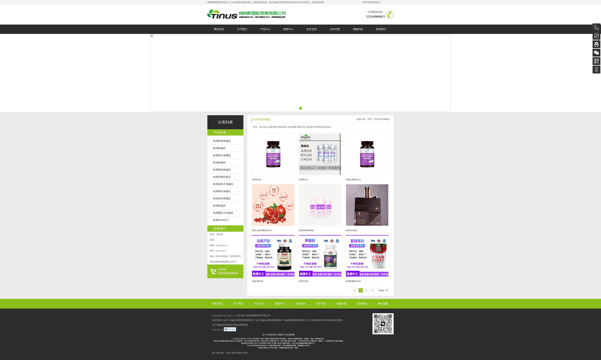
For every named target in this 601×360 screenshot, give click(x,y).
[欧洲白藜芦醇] (274, 255)
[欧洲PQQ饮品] (367, 205)
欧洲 (238, 353)
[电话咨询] (596, 27)
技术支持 (312, 29)
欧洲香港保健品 (222, 169)
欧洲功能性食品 (222, 177)
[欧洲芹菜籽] (321, 255)
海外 (228, 353)
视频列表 (358, 29)
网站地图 (383, 303)
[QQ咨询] (596, 44)
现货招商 (246, 2)
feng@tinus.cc (221, 245)
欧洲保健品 (219, 148)
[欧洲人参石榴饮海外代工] (274, 205)
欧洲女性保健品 (222, 198)
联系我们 (381, 29)
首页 (369, 119)
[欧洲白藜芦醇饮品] (321, 205)
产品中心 (265, 29)
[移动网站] (596, 61)
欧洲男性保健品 (222, 191)
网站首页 (219, 29)
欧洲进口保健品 (222, 155)
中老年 (244, 353)
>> (373, 290)
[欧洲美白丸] (274, 154)
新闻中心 (288, 29)
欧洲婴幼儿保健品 (223, 212)
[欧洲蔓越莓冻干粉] (367, 255)
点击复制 (240, 315)
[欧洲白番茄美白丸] (367, 154)
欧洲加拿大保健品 (223, 184)
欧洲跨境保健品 (222, 141)
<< (354, 290)
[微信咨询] (596, 53)
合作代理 (335, 29)
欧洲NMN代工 (221, 220)
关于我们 (242, 29)
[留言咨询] (596, 36)
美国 (233, 353)
